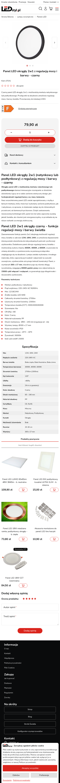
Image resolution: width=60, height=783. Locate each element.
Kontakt (7, 653)
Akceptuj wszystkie (30, 768)
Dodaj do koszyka (32, 139)
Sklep (30, 709)
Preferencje (44, 775)
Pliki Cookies (9, 668)
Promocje (22, 2)
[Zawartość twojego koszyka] (51, 8)
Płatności (8, 688)
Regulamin (8, 692)
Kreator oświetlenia (9, 2)
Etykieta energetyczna (27, 108)
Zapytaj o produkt (30, 146)
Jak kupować (9, 678)
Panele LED (41, 17)
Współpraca (9, 658)
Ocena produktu (9, 598)
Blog (30, 716)
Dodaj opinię (30, 630)
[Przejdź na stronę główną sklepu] (10, 9)
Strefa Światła (30, 724)
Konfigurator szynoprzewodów (30, 731)
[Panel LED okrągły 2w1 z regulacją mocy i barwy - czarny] (30, 42)
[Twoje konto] (45, 8)
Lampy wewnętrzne (25, 17)
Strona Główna (7, 17)
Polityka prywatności (12, 663)
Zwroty (7, 697)
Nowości (31, 2)
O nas (6, 648)
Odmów (16, 775)
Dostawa (8, 683)
